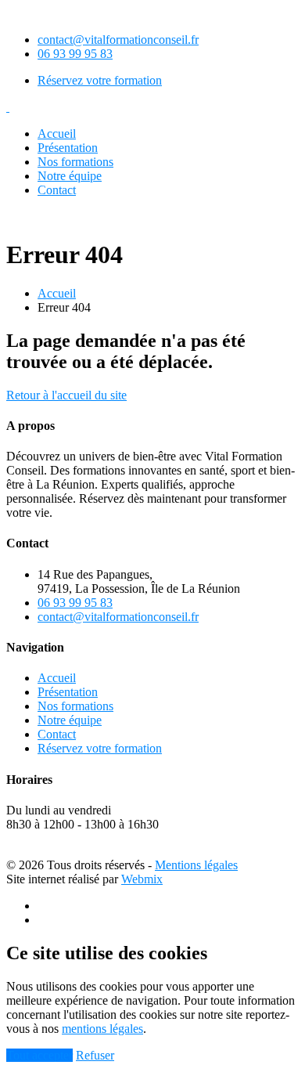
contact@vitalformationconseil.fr (118, 39)
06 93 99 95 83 (75, 53)
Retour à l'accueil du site (66, 395)
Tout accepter (39, 1055)
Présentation (68, 147)
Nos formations (75, 161)
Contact (57, 190)
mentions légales (102, 1028)
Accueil (57, 133)
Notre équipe (70, 175)
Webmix (142, 879)
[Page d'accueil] (7, 107)
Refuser (95, 1055)
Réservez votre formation (100, 80)
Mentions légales (196, 865)
